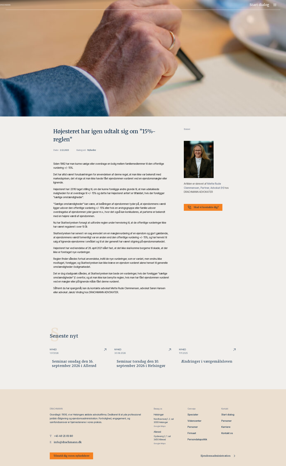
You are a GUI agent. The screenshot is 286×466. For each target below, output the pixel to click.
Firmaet (192, 433)
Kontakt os (227, 433)
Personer (193, 426)
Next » (58, 380)
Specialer (193, 414)
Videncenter (194, 420)
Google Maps (160, 426)
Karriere (225, 426)
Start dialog (259, 5)
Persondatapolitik (197, 439)
